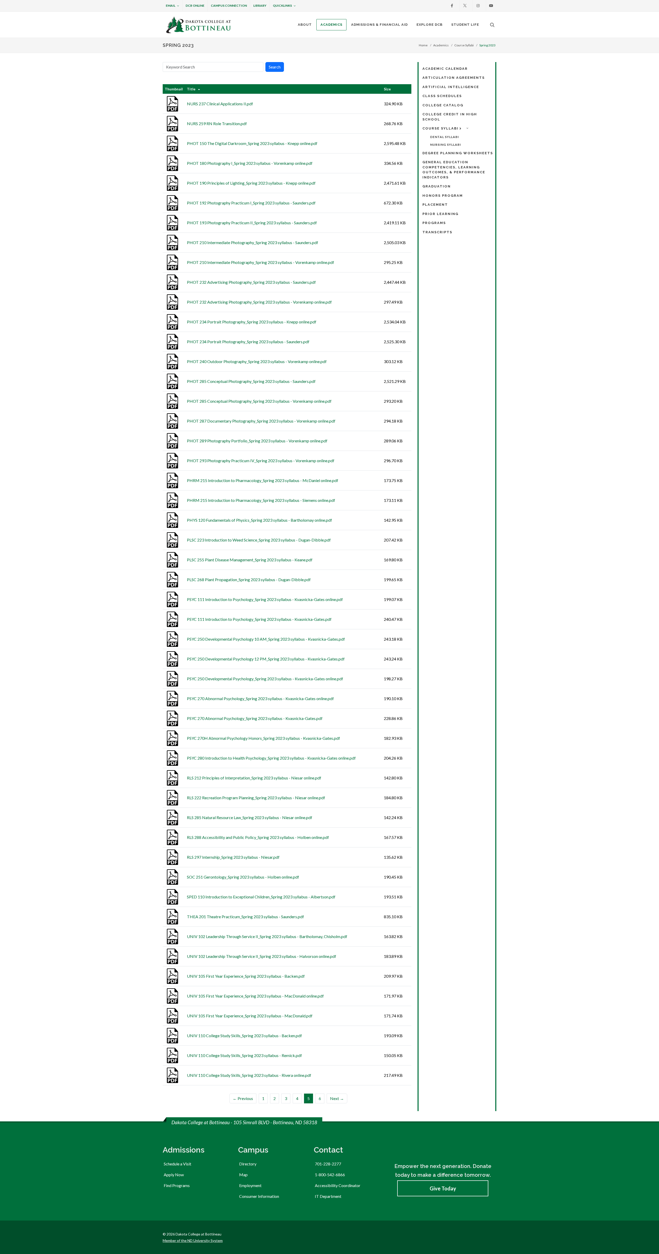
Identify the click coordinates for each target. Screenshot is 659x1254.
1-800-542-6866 (330, 1174)
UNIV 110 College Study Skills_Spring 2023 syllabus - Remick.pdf (244, 1055)
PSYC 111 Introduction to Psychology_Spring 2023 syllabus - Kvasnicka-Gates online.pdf (265, 599)
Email (170, 5)
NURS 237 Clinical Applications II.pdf (220, 103)
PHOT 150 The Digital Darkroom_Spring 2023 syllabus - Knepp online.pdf (252, 143)
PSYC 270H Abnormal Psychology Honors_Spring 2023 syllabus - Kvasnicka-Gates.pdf (263, 738)
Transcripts (437, 232)
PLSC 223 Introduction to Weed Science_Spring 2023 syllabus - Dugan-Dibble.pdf (259, 539)
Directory (247, 1163)
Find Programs (177, 1185)
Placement (435, 205)
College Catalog (442, 105)
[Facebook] (452, 5)
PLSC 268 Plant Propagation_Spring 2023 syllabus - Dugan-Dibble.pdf (249, 579)
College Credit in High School (449, 116)
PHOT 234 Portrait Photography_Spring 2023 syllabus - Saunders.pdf (248, 341)
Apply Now (174, 1174)
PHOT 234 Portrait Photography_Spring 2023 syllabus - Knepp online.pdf (251, 321)
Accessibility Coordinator (337, 1185)
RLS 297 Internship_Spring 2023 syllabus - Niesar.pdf (233, 857)
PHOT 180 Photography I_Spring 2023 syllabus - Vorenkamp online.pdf (250, 163)
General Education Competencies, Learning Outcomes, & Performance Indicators (453, 169)
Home (423, 45)
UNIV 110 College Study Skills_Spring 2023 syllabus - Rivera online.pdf (249, 1075)
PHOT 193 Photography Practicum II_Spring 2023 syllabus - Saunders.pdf (252, 222)
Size (387, 89)
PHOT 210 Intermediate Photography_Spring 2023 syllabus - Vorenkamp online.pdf (260, 262)
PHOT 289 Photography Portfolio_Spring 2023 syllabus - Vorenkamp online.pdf (257, 440)
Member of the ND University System (193, 1240)
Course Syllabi (464, 45)
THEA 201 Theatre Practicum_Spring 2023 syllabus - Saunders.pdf (245, 916)
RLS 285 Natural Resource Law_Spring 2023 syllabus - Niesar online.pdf (249, 817)
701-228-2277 (328, 1163)
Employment (250, 1185)
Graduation (436, 186)
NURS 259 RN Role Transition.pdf (217, 123)
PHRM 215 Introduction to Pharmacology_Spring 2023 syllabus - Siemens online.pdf (261, 500)
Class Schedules (442, 96)
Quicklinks (282, 5)
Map (243, 1174)
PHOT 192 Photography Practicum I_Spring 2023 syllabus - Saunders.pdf (251, 202)
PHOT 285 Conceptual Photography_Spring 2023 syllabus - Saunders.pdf (251, 381)
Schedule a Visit (177, 1163)
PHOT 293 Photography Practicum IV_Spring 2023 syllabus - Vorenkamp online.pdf (260, 460)
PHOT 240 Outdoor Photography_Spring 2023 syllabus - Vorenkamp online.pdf (257, 361)
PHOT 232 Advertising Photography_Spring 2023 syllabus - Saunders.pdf (251, 282)
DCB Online (195, 5)
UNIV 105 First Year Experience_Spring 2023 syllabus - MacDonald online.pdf (255, 995)
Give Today (443, 1188)
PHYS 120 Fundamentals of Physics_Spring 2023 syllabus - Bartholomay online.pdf (259, 520)
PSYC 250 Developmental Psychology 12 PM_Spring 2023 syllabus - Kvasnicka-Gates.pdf (266, 658)
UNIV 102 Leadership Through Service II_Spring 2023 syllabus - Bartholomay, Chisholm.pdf (267, 936)
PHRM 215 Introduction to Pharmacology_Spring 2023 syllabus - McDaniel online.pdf (262, 480)
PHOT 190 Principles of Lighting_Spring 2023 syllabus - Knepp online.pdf (251, 183)
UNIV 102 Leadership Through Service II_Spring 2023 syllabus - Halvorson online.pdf (261, 956)
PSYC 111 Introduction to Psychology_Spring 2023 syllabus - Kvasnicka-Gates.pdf (259, 619)
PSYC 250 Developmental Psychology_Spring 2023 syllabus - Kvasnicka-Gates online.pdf (265, 678)
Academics (441, 45)
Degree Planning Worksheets (457, 153)
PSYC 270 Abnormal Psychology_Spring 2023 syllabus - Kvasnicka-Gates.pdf (255, 718)
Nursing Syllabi (445, 145)
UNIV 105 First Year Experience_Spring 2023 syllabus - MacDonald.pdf (250, 1015)
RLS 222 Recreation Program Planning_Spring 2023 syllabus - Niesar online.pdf (256, 797)
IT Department (328, 1196)
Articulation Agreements (453, 78)
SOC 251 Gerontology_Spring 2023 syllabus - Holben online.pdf (243, 876)
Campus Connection (229, 5)
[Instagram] (478, 5)
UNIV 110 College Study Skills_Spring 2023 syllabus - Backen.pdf (244, 1035)
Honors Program (442, 195)
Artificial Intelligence (450, 87)
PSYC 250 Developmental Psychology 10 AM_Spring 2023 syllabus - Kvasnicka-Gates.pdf (266, 639)
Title (191, 89)
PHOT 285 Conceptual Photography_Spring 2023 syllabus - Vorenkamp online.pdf (259, 401)
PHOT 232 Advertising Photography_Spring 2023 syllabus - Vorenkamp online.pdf (259, 301)
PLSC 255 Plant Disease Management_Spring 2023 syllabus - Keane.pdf (250, 559)
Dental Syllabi (444, 137)
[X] (465, 5)
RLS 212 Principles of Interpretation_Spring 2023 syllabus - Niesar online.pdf (254, 777)
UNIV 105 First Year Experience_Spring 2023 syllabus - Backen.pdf (246, 976)
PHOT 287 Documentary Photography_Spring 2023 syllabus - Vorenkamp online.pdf (261, 420)
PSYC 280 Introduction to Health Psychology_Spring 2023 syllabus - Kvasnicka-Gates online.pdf (271, 757)
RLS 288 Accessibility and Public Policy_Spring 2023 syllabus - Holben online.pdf (258, 837)
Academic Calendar (445, 69)
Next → (337, 1098)
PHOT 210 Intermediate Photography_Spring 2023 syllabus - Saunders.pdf (252, 242)
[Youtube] (491, 5)
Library (259, 5)
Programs (434, 223)
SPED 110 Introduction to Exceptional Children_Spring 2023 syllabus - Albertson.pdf (261, 896)
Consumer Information (259, 1196)
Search (275, 66)
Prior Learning (440, 214)
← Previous (243, 1098)
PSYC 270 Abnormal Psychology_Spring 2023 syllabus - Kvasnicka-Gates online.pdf (260, 698)
